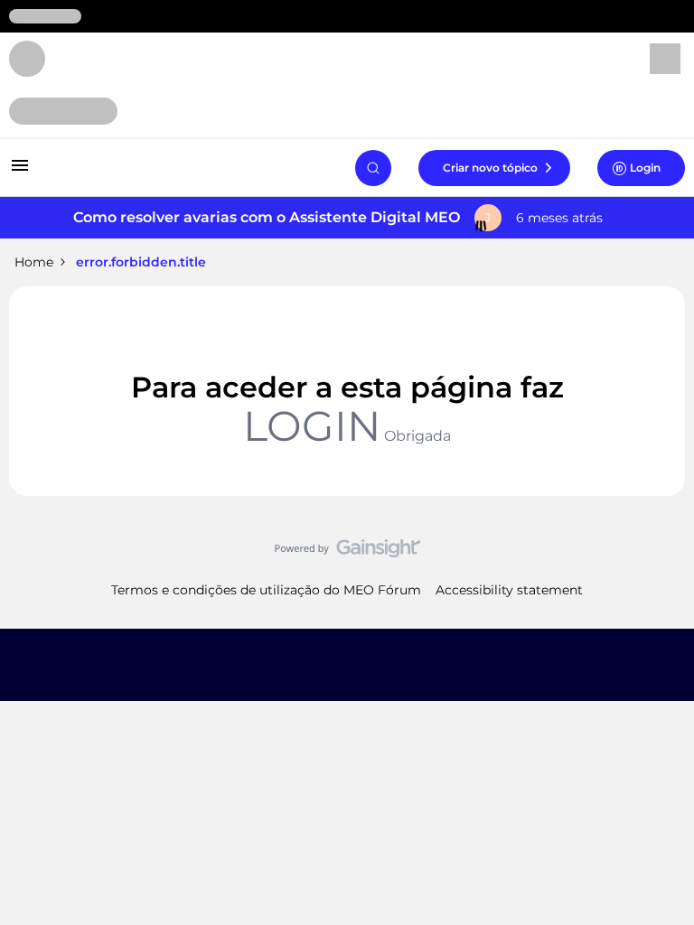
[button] (20, 172)
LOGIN (311, 426)
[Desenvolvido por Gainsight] (347, 552)
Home (33, 262)
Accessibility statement (509, 590)
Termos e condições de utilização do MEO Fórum (266, 590)
